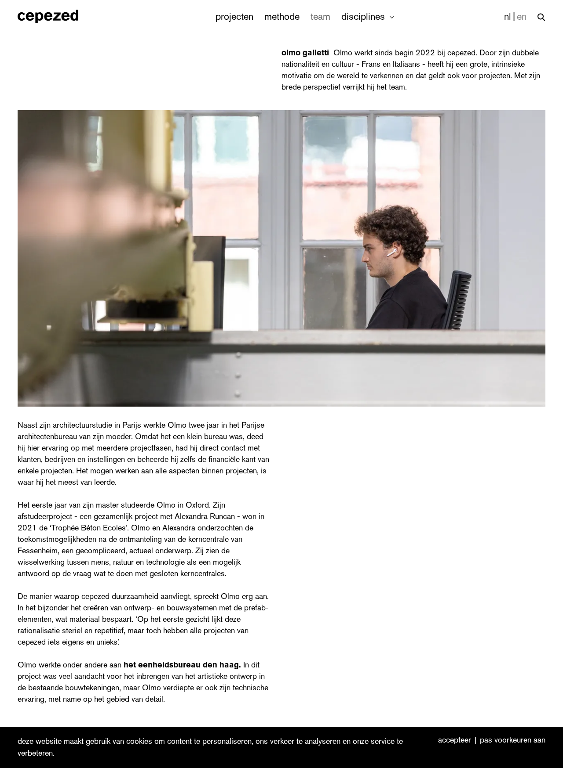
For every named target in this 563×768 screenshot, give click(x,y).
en (521, 16)
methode (282, 16)
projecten (234, 16)
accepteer (454, 740)
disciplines (364, 16)
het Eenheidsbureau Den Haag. (182, 665)
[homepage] (57, 16)
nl (507, 16)
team (320, 16)
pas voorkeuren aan (512, 740)
